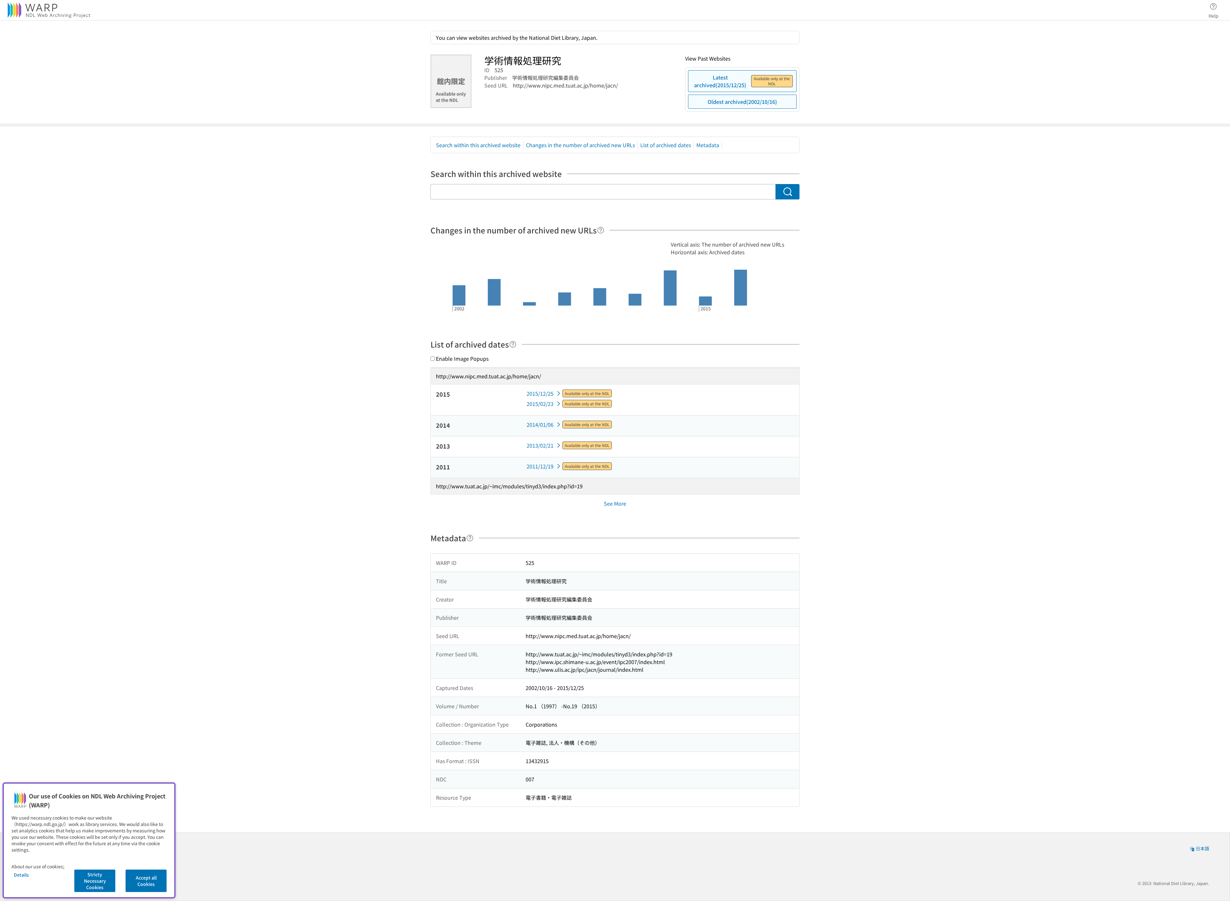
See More (615, 503)
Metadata (707, 145)
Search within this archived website (478, 145)
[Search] (787, 191)
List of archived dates (665, 145)
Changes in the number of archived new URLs (580, 145)
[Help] (600, 230)
